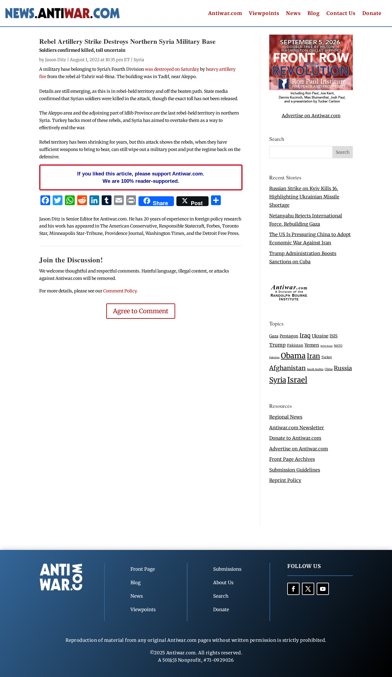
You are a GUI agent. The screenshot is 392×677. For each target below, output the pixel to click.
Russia (343, 368)
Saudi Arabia (315, 369)
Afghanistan (287, 368)
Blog (313, 13)
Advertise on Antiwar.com (311, 115)
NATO (338, 346)
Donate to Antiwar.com (295, 438)
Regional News (285, 417)
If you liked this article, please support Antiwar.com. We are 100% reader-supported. (140, 177)
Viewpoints (264, 13)
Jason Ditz (55, 59)
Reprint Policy (285, 480)
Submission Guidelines (294, 470)
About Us (223, 582)
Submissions (227, 569)
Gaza (273, 335)
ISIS (333, 336)
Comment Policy (120, 291)
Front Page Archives (292, 459)
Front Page (142, 569)
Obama (293, 355)
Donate (372, 13)
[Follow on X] (308, 589)
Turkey (326, 357)
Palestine (274, 357)
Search (220, 596)
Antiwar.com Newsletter (296, 428)
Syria (139, 59)
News (293, 13)
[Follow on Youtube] (323, 589)
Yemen (311, 345)
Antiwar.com (225, 13)
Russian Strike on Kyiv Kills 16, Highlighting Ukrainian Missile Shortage (304, 197)
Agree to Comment (140, 311)
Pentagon (289, 336)
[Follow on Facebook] (293, 589)
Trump (277, 345)
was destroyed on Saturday (172, 69)
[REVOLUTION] (311, 102)
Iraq (305, 335)
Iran (313, 356)
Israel (297, 380)
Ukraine (320, 336)
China (329, 369)
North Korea (326, 345)
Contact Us (341, 13)
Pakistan (295, 345)
